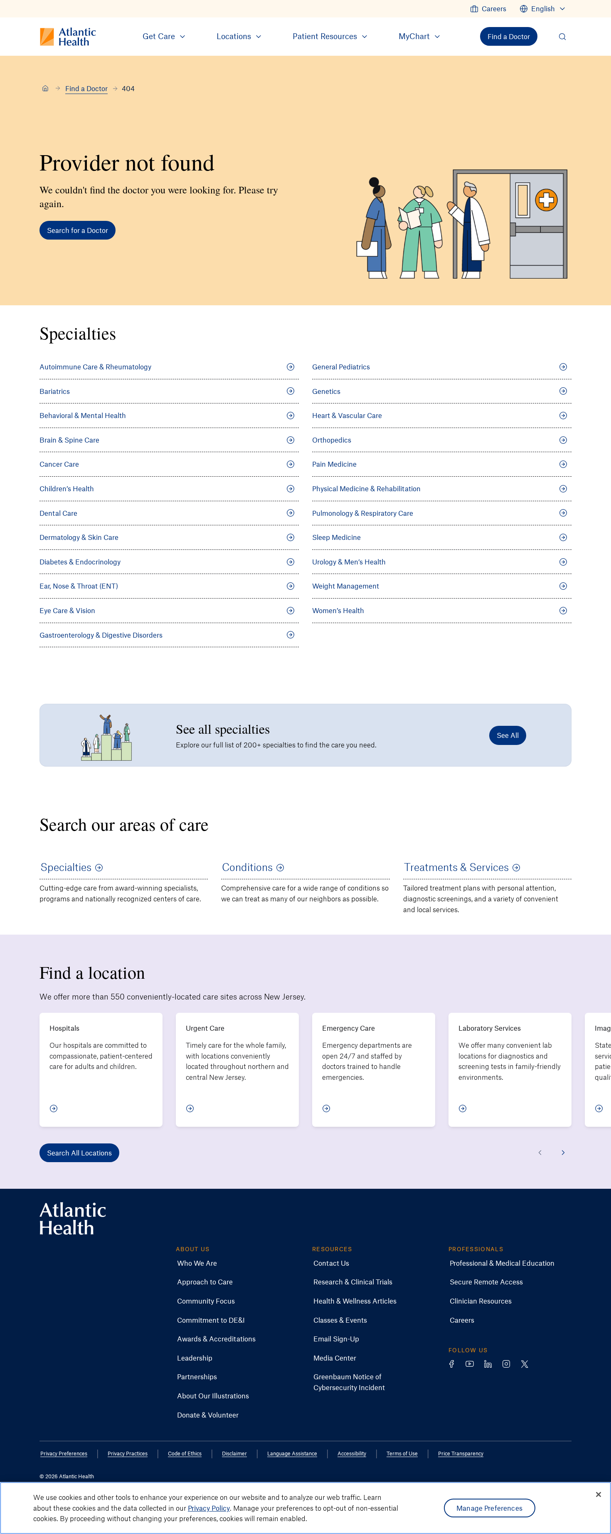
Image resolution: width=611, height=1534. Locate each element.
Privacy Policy (209, 1508)
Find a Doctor (86, 88)
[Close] (598, 1494)
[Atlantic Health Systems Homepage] (72, 1218)
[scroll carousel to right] (563, 1152)
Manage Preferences (489, 1508)
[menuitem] (488, 9)
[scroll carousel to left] (540, 1152)
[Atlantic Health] (45, 88)
